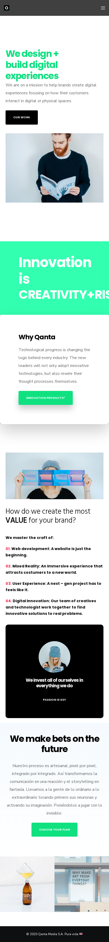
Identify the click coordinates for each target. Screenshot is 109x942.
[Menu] (101, 8)
